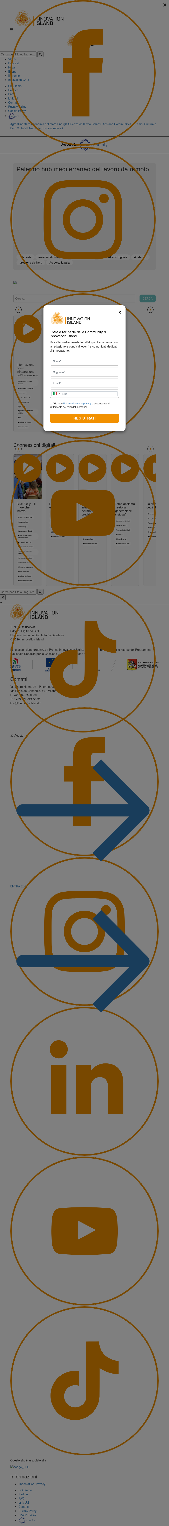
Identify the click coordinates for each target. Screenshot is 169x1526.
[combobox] (59, 394)
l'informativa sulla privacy (77, 403)
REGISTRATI (84, 418)
